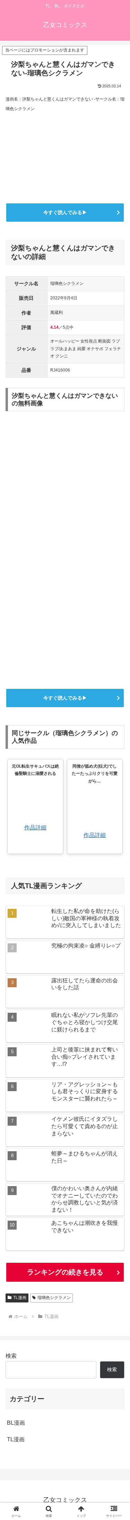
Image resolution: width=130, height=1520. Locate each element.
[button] (116, 1087)
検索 (11, 1356)
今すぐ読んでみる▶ (65, 212)
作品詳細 (35, 827)
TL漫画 (19, 1297)
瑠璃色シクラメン (54, 1297)
